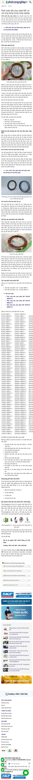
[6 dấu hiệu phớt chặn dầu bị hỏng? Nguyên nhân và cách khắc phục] (5, 638)
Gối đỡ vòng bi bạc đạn (6, 739)
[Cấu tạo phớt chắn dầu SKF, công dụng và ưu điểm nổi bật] (5, 656)
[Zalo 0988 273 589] (2, 770)
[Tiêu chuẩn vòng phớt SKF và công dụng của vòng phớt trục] (5, 633)
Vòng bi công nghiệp (6, 744)
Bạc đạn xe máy (5, 742)
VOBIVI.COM (4, 737)
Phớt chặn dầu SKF (5, 724)
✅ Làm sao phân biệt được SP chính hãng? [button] (13, 570)
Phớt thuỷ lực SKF (5, 729)
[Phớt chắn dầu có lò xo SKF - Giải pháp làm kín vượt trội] (5, 665)
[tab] (16, 566)
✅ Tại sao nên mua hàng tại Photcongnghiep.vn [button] (14, 566)
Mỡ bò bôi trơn (4, 747)
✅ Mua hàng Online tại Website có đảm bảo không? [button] (14, 575)
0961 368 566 (22, 694)
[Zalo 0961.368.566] (2, 765)
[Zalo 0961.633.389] (2, 760)
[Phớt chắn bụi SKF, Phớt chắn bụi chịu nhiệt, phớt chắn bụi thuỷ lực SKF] (5, 642)
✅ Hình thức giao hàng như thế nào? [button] (11, 580)
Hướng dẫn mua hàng (6, 713)
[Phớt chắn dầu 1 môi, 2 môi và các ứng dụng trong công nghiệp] (5, 651)
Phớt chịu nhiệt (4, 731)
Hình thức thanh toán (6, 718)
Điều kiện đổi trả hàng (6, 716)
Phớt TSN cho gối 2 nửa (6, 726)
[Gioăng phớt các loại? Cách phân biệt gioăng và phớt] (5, 647)
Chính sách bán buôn (6, 708)
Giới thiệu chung (5, 702)
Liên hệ (3, 705)
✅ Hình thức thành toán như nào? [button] (11, 585)
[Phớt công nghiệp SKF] (16, 2)
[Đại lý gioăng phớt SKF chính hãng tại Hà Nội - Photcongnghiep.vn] (5, 660)
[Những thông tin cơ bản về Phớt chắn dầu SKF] (5, 629)
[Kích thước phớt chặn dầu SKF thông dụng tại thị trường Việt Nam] (5, 670)
